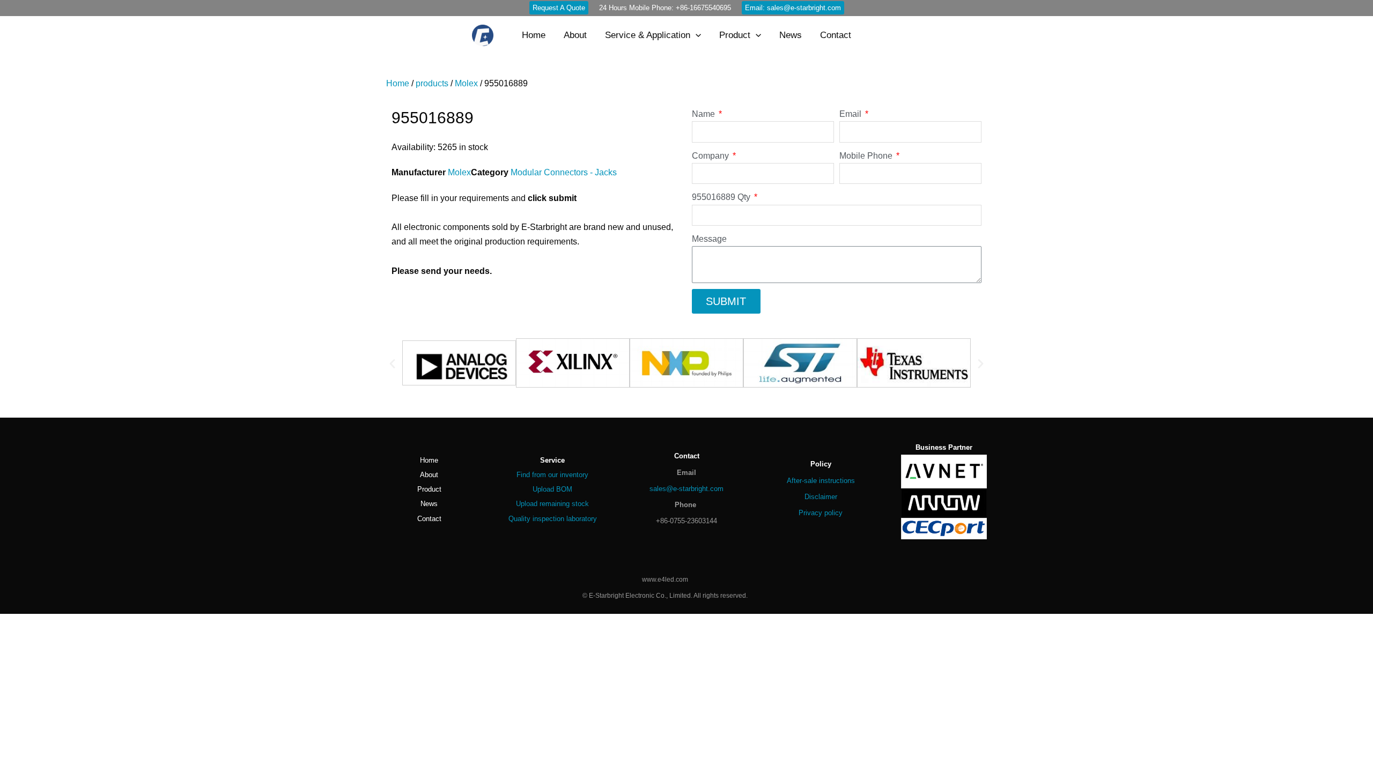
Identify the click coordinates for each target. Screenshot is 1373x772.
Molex (466, 83)
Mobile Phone (867, 155)
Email (851, 113)
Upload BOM (552, 489)
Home (397, 83)
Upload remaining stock (552, 504)
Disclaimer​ (820, 497)
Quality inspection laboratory (552, 519)
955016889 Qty (722, 197)
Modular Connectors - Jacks (564, 172)
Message (709, 238)
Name (704, 113)
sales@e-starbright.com (686, 489)
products (432, 83)
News (429, 504)
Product (429, 489)
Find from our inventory (552, 475)
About (429, 475)
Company (711, 155)
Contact (429, 519)
